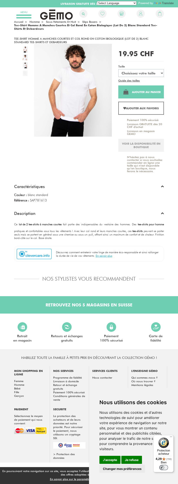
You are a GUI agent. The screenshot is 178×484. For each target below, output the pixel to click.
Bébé (17, 388)
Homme (19, 384)
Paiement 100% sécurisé (142, 120)
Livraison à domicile (66, 381)
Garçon (19, 395)
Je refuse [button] (131, 460)
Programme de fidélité (67, 377)
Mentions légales (142, 385)
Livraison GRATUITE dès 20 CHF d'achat (144, 125)
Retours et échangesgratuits (67, 338)
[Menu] (171, 437)
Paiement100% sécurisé (111, 338)
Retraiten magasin (22, 338)
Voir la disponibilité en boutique (141, 145)
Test (143, 80)
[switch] (163, 467)
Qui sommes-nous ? (144, 377)
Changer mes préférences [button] (122, 469)
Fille (16, 392)
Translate (168, 3)
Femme (18, 381)
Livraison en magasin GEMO (141, 132)
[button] (89, 187)
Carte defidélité (156, 338)
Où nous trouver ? (143, 381)
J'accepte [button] (110, 460)
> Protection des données (64, 455)
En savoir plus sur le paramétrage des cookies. (80, 479)
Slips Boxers (89, 21)
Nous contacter (102, 377)
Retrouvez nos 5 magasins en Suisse (89, 304)
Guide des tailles (129, 80)
